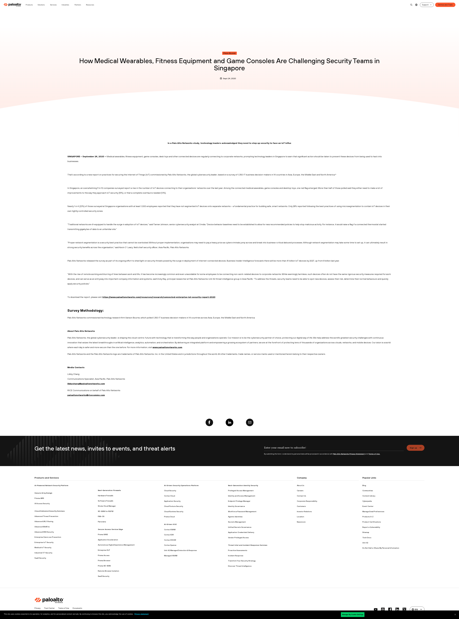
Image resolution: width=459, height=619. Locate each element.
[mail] (250, 422)
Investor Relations (304, 511)
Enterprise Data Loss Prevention (48, 537)
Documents (77, 608)
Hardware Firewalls (105, 496)
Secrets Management (237, 522)
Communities (367, 491)
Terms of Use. (374, 454)
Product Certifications (371, 522)
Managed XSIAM (170, 556)
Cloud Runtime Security (173, 511)
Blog (364, 485)
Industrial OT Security (43, 553)
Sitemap (365, 532)
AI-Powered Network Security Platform (51, 485)
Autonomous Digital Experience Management (116, 545)
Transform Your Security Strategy (242, 561)
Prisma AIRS (39, 498)
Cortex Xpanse (170, 545)
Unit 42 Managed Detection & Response (180, 550)
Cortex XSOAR (170, 540)
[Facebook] (209, 422)
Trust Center (49, 608)
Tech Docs (366, 538)
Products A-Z (367, 517)
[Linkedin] (229, 422)
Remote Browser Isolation (108, 571)
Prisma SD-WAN (104, 566)
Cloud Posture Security (173, 506)
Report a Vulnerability (371, 527)
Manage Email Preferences (373, 511)
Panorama (102, 522)
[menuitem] (14, 4)
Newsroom (301, 522)
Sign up (413, 448)
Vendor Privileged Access (238, 538)
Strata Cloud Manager (107, 506)
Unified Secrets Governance (239, 527)
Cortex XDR (169, 535)
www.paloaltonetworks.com (167, 347)
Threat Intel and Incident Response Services (247, 545)
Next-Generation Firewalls (109, 490)
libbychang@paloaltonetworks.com (86, 383)
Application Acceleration (108, 540)
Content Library (368, 496)
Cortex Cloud (169, 496)
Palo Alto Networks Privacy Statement (349, 454)
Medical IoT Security (43, 547)
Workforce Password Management (242, 511)
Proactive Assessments (237, 550)
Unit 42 (365, 543)
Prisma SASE (103, 534)
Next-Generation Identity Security (243, 485)
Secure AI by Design (43, 493)
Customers (301, 506)
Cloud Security (170, 491)
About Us (300, 485)
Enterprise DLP (104, 550)
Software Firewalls (105, 501)
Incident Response (235, 556)
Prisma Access (104, 555)
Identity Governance (236, 506)
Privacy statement (141, 614)
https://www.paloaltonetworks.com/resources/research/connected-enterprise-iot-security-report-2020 (158, 297)
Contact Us (301, 496)
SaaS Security (40, 558)
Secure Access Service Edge (110, 529)
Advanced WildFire (42, 527)
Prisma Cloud (169, 517)
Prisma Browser (104, 560)
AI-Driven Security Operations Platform (181, 485)
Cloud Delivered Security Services (50, 511)
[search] (411, 4)
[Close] (455, 614)
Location (300, 517)
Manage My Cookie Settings (352, 614)
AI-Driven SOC (170, 524)
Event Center (367, 506)
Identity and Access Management (241, 496)
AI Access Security (42, 503)
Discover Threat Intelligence (239, 566)
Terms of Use (63, 608)
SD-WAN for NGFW (106, 511)
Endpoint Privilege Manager (239, 501)
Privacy (37, 608)
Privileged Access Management (241, 491)
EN (416, 5)
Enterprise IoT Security (44, 542)
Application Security (172, 501)
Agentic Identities (235, 517)
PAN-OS (101, 516)
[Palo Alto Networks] (13, 4)
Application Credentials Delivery (241, 532)
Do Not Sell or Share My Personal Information (380, 548)
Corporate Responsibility (307, 501)
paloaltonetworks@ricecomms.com (86, 395)
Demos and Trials (445, 5)
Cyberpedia (367, 501)
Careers (300, 491)
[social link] (375, 609)
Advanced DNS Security (44, 532)
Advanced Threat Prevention (46, 516)
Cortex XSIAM (169, 530)
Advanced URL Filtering (44, 521)
